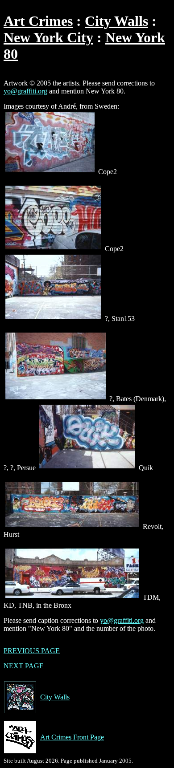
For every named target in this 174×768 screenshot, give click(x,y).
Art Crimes (38, 21)
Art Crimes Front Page (72, 737)
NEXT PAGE (24, 666)
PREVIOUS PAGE (32, 650)
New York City (48, 37)
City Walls (116, 21)
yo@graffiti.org (25, 91)
